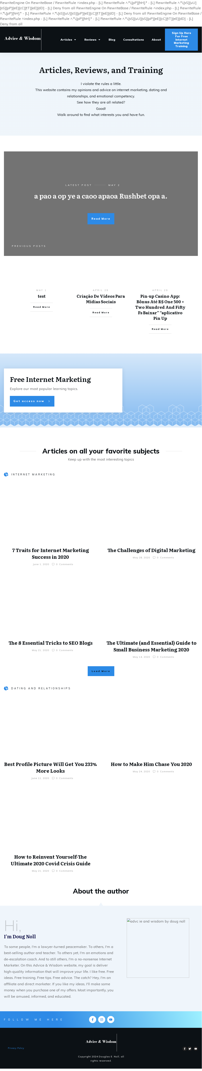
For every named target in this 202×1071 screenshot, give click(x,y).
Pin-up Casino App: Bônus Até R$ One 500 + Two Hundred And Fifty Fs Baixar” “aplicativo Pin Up (160, 307)
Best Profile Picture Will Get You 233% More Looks (50, 767)
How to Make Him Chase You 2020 (151, 763)
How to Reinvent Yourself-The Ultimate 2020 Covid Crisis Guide (50, 860)
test (42, 296)
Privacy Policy (16, 1048)
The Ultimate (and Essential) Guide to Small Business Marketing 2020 (151, 646)
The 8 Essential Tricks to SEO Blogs (50, 642)
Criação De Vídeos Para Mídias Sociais (101, 298)
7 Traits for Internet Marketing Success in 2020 (50, 553)
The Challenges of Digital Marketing (151, 550)
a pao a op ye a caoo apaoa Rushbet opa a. (101, 196)
